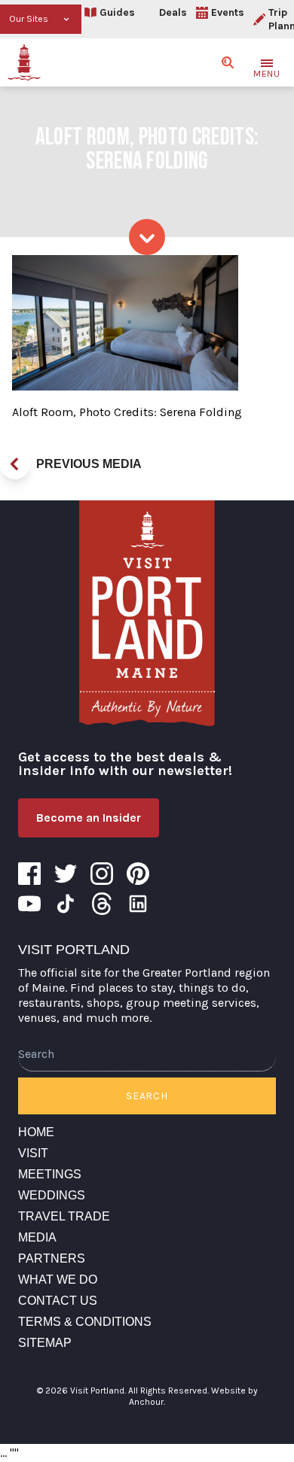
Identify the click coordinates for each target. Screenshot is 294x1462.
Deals (173, 12)
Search (146, 1096)
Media (37, 1237)
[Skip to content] (147, 237)
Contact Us (57, 1300)
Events (227, 12)
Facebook (29, 874)
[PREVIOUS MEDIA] (15, 464)
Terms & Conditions (85, 1321)
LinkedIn (138, 904)
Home (36, 1132)
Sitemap (45, 1342)
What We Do (57, 1279)
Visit (33, 1153)
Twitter (66, 874)
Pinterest (138, 874)
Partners (51, 1258)
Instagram (102, 874)
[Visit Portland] (24, 62)
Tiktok (66, 904)
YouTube (29, 904)
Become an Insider (88, 817)
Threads (102, 904)
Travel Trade (64, 1216)
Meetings (49, 1174)
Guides (117, 12)
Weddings (51, 1195)
